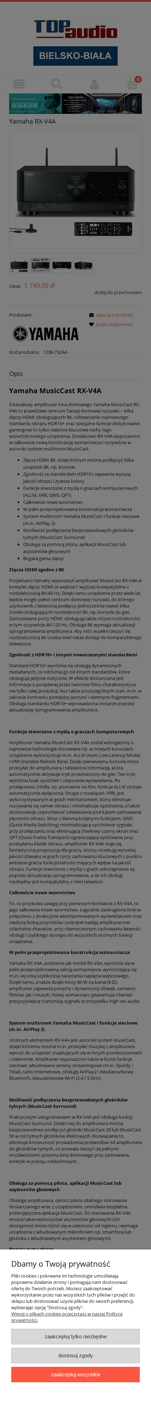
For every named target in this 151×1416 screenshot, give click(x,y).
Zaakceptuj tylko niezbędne (76, 1336)
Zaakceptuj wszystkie (75, 1374)
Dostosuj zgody (75, 1355)
